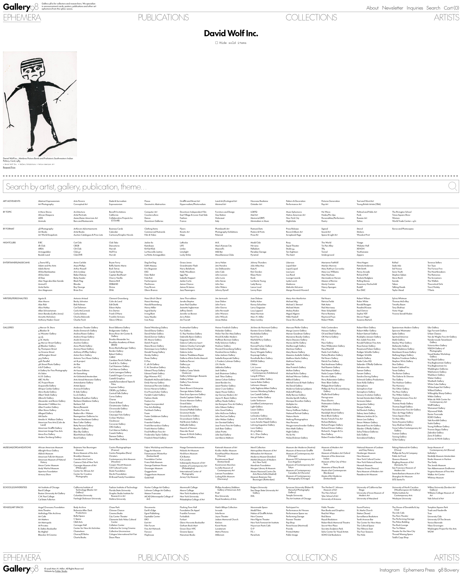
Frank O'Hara (115, 313)
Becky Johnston (81, 301)
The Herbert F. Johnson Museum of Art (332, 488)
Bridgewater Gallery (118, 330)
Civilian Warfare (116, 417)
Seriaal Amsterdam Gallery (369, 397)
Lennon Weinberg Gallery (263, 391)
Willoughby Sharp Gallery (440, 393)
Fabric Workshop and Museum (158, 447)
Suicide (395, 280)
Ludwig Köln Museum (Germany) (225, 477)
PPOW (324, 406)
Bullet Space (79, 515)
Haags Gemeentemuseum (192, 447)
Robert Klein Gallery (366, 327)
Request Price (9, 167)
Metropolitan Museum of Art (264, 450)
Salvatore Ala (363, 367)
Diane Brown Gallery (154, 345)
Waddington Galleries (438, 368)
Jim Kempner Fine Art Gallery (229, 404)
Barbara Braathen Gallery (86, 397)
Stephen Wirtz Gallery (402, 361)
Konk (253, 277)
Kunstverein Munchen (225, 464)
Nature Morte (292, 416)
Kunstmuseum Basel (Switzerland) (224, 460)
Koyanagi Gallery (259, 354)
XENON (360, 248)
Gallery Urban (186, 379)
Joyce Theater (221, 516)
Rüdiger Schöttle (364, 354)
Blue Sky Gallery (81, 431)
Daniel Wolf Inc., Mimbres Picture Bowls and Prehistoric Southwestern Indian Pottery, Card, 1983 (38, 159)
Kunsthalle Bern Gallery (262, 358)
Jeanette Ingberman (189, 307)
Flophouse (149, 534)
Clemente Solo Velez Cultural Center (122, 520)
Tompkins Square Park (438, 507)
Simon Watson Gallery (367, 422)
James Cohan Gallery (225, 379)
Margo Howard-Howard (297, 290)
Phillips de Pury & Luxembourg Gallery (335, 390)
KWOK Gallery (258, 361)
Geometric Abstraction (155, 204)
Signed (324, 228)
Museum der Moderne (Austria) (300, 447)
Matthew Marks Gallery (297, 358)
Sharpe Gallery (364, 407)
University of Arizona (331, 498)
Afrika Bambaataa (46, 271)
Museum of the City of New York (333, 463)
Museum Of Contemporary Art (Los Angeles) (300, 460)
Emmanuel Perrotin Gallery (157, 385)
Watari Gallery (434, 377)
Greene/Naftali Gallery (191, 409)
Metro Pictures (221, 531)
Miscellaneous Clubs (224, 254)
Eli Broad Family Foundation (122, 476)
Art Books (42, 231)
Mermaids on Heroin (331, 277)
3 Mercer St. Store (46, 327)
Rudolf (360, 287)
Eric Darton (114, 310)
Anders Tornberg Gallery (49, 437)
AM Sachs (42, 416)
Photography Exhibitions (226, 231)
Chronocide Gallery (118, 408)
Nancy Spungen (328, 287)
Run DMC (361, 290)
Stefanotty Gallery (400, 345)
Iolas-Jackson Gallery (225, 354)
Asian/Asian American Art (86, 217)
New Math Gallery (294, 428)
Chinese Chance (116, 510)
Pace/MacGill (327, 348)
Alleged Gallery (45, 413)
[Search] (231, 188)
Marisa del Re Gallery (296, 342)
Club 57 (77, 251)
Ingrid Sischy (150, 310)
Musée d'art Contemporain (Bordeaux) (333, 471)
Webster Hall (363, 245)
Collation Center (116, 525)
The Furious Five (435, 268)
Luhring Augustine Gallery (263, 424)
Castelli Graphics (117, 378)
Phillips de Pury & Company (404, 453)
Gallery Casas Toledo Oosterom (189, 371)
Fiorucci (148, 531)
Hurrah (112, 254)
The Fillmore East (365, 528)
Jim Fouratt (185, 319)
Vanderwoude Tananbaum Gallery (440, 341)
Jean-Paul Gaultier (188, 304)
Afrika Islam (43, 274)
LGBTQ (254, 211)
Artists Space (79, 385)
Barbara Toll (79, 404)
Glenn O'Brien (115, 319)
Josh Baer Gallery (223, 428)
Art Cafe (42, 516)
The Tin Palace (398, 528)
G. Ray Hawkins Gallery (191, 333)
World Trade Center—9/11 (404, 221)
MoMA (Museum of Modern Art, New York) (263, 461)
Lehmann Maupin (259, 385)
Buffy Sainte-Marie (117, 265)
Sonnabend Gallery (366, 437)
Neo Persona (292, 422)
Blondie (77, 284)
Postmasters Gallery (330, 403)
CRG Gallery (115, 426)
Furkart (183, 519)
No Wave (325, 211)
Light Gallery (257, 406)
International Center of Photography (190, 472)
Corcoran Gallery (117, 423)
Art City (77, 367)
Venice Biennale (435, 522)
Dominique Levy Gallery (155, 348)
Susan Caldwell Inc (400, 367)
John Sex (219, 284)
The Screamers (435, 277)
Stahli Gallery (398, 339)
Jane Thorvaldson (188, 298)
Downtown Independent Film (193, 211)
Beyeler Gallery (81, 428)
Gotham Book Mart (189, 525)
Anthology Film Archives (49, 513)
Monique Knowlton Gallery (298, 400)
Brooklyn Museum (82, 456)
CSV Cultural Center (118, 467)
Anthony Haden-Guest (48, 319)
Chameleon (79, 531)
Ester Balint (149, 274)
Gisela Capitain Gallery (191, 397)
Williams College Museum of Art (441, 494)
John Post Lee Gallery (225, 416)
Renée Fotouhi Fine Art (332, 418)
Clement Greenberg (118, 298)
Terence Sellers (435, 262)
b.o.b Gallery (80, 394)
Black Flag (78, 280)
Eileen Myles (115, 307)
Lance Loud (256, 287)
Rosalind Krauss (364, 307)
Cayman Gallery (117, 387)
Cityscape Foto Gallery (119, 414)
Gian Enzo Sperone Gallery (192, 394)
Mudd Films (256, 510)
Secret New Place (329, 525)
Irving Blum (149, 313)
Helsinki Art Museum (189, 450)
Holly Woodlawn (187, 271)
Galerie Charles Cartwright (192, 345)
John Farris (220, 304)
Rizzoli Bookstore (329, 519)
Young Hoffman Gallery (438, 426)
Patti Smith (361, 268)
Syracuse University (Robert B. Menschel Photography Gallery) (300, 490)
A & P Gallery (44, 367)
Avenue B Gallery (82, 388)
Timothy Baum (398, 304)
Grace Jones (186, 262)
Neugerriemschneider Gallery (300, 425)
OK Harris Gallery (329, 336)
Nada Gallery (292, 407)
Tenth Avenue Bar (365, 519)
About (372, 7)
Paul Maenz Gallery (330, 370)
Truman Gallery (399, 433)
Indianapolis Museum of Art (192, 462)
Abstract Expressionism (49, 201)
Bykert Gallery (116, 354)
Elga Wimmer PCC (153, 376)
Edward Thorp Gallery (154, 370)
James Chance (186, 284)
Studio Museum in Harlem (439, 459)
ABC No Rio (43, 379)
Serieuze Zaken (364, 400)
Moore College (187, 490)
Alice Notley (44, 307)
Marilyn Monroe (329, 265)
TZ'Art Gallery (398, 439)
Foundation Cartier (153, 459)
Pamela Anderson (365, 265)
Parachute (255, 534)
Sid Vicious (397, 268)
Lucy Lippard (257, 310)
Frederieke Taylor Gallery (156, 434)
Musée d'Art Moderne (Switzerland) (331, 477)
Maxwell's (219, 248)
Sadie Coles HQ (364, 361)
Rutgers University (259, 487)
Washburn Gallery (436, 374)
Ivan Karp (149, 319)
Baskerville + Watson (83, 413)
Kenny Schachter (258, 304)
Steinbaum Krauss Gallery (404, 351)
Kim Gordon (256, 271)
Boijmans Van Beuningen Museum (85, 448)
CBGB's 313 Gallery (118, 390)
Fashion (183, 217)
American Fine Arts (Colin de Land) (51, 423)
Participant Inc (292, 507)
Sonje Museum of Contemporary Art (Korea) (441, 448)
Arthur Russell (80, 268)
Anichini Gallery (81, 342)
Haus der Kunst (187, 431)
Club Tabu (113, 242)
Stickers (360, 231)
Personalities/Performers (332, 217)
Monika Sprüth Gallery (296, 397)
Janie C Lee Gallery (224, 388)
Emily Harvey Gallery (154, 382)
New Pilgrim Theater (260, 519)
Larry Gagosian (258, 307)
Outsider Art (256, 204)
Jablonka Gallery (223, 367)
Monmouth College (189, 487)
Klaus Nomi (256, 274)
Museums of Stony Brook (332, 467)
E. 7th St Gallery (151, 364)
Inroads (218, 510)
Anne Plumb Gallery (83, 345)
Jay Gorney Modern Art (226, 394)
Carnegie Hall (80, 525)
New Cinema (257, 516)
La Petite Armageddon (154, 254)
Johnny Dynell (221, 290)
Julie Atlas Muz (257, 265)
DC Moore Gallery (153, 339)
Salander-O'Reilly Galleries (369, 364)
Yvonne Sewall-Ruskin (402, 313)
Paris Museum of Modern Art (370, 471)
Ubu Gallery (433, 327)
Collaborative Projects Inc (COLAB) (121, 219)
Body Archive (80, 507)
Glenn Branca (150, 290)
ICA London (185, 459)
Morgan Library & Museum (263, 468)
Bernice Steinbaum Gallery (86, 419)
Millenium (219, 534)
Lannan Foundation (224, 473)
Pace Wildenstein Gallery (333, 345)
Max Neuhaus (327, 274)
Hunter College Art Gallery (157, 487)
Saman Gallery (364, 370)
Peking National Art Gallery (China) (405, 448)
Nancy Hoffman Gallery (297, 410)
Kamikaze (149, 245)
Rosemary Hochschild (367, 284)
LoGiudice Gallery (259, 415)
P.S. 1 (323, 339)
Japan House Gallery (225, 391)
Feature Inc (149, 400)
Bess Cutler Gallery (82, 422)
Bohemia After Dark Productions (83, 511)
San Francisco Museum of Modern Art (404, 469)
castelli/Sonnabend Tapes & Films (122, 382)
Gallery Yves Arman (189, 382)
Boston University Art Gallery (51, 493)
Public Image (292, 534)
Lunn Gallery (257, 427)
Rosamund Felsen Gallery (369, 348)
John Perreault (222, 310)
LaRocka (184, 242)
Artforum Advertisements (85, 228)
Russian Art (362, 217)
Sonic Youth (397, 271)
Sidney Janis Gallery (366, 413)
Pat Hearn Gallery (329, 358)
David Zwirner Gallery (154, 336)
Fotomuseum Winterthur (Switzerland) (155, 454)
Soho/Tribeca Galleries (367, 431)
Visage (360, 242)
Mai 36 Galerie (257, 437)
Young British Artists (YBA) (369, 204)
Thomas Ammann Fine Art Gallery (404, 399)
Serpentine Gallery (366, 404)
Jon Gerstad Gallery (224, 422)
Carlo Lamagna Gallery (120, 372)
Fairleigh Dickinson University (87, 498)
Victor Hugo (397, 310)
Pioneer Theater (293, 519)
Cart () (451, 7)
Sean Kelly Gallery (365, 382)
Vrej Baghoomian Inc (437, 365)
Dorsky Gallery (151, 354)
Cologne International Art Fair (123, 534)
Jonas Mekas (221, 319)
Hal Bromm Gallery (189, 421)
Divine (112, 287)
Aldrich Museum (45, 453)
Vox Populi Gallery (436, 359)
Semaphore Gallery (366, 391)
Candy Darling (116, 271)
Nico (323, 290)
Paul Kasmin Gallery (330, 367)
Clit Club (77, 248)
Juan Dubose (256, 298)
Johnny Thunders (258, 262)
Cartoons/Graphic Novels (121, 234)
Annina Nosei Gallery (84, 348)
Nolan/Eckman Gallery (297, 437)
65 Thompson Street (47, 348)
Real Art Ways (328, 513)
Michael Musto (292, 307)
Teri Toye (432, 265)
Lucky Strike (185, 254)
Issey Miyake (150, 316)
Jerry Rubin (185, 316)
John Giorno (221, 307)
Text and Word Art (365, 201)
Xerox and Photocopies (403, 228)
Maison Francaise (152, 493)
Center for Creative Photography (83, 475)
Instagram (390, 569)
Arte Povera (79, 201)
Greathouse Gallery (189, 406)
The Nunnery (398, 385)
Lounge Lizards (293, 277)
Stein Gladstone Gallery (403, 348)
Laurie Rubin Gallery (260, 382)
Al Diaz (41, 277)
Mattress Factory (294, 361)
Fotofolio (148, 419)
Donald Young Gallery (154, 351)
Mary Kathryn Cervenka (332, 268)
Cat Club (78, 242)
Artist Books (79, 231)
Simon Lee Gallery (365, 419)
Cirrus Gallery (115, 411)
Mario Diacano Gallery (296, 339)
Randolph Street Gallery (332, 412)
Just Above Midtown (224, 437)
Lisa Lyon (290, 271)
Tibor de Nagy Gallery (402, 412)
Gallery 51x (185, 364)
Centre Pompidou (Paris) (120, 453)
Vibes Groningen (435, 525)
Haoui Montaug (151, 301)
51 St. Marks (43, 339)
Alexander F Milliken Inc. (49, 404)
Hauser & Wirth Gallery (191, 434)
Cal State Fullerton (46, 499)
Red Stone (326, 516)
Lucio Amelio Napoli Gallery (264, 421)
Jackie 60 (148, 242)
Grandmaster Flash (189, 265)
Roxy (288, 242)
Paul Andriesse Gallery (331, 364)
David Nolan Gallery (154, 333)
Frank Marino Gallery (154, 428)
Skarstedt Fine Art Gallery (369, 425)
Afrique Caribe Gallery (48, 388)
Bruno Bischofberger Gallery (122, 347)
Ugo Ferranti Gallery (437, 330)
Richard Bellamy (329, 421)
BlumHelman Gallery (83, 434)
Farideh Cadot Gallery (154, 394)
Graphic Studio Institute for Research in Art (121, 494)
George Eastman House (155, 465)
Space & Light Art (329, 234)
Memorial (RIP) (257, 217)
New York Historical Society (369, 462)
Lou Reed (290, 274)
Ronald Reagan (364, 304)
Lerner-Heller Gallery (261, 397)
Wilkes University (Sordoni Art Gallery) (441, 488)
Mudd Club (256, 242)
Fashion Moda (151, 397)
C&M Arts (78, 521)
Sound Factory (363, 507)
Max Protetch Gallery (296, 367)
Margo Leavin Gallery (296, 330)
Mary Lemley (257, 319)
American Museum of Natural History (52, 461)
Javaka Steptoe (187, 301)
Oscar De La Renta (295, 319)
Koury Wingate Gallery (261, 351)
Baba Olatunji (80, 274)
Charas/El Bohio (81, 534)
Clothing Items (151, 228)
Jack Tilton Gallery (223, 376)
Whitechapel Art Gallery (439, 387)
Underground (327, 254)
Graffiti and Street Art (190, 201)
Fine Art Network (152, 528)
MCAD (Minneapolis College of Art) (158, 497)
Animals (42, 221)
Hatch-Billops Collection (226, 507)
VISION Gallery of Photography (436, 349)
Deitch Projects (151, 342)
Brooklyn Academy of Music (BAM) (122, 343)
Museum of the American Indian (333, 457)
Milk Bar (219, 251)
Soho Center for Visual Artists (334, 531)
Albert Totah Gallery (47, 394)
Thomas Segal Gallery (402, 406)
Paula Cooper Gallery (331, 373)
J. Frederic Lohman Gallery (228, 361)
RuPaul (395, 262)
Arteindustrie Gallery (83, 382)
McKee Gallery (293, 370)
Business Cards (116, 228)
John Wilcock (221, 316)
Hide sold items (233, 42)
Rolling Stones (363, 280)
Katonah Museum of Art (226, 447)
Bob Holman (79, 304)
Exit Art (147, 522)
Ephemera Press (419, 569)
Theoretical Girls (435, 284)
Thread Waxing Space (402, 534)
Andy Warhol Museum (48, 468)
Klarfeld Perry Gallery (261, 339)
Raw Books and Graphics (332, 510)
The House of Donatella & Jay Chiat (405, 508)
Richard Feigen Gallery (332, 424)
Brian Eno (78, 290)
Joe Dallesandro (222, 268)
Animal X (42, 284)
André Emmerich (82, 339)
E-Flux (147, 361)
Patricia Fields (327, 301)
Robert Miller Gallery (366, 330)
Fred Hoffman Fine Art (154, 431)
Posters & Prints (258, 231)
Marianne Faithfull (329, 262)
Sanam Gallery (364, 373)
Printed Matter (292, 531)
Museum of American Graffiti (299, 450)
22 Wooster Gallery (47, 333)
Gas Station (220, 214)
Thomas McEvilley (400, 301)
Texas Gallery (398, 370)
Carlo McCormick (82, 310)
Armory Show (44, 474)
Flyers (182, 228)
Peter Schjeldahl (328, 310)
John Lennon (221, 274)
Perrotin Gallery (328, 376)
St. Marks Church (365, 510)
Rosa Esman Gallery (366, 345)
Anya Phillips (79, 265)
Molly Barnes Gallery (296, 394)
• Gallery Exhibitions (27, 164)
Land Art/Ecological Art (226, 201)
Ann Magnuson (45, 290)
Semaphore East (364, 388)
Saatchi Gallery (364, 358)
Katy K (254, 268)
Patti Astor (326, 304)
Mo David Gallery (294, 385)
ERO (146, 519)
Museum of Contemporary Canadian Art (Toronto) (298, 471)
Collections (311, 17)
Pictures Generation (330, 201)
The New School (328, 492)
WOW (431, 531)
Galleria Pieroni (187, 361)
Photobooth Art (222, 228)
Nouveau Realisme (259, 201)
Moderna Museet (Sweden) (263, 456)
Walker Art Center (436, 474)
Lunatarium (220, 528)
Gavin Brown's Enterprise (191, 388)
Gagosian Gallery (188, 339)
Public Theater (328, 507)
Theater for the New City (403, 531)
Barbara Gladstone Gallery (86, 400)
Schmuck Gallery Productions (370, 379)
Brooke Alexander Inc (119, 339)
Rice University (222, 495)
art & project (79, 361)
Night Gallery (292, 431)
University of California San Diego (369, 488)
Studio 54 (290, 248)
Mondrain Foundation (261, 465)
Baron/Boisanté (81, 407)
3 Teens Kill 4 (44, 262)
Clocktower (114, 420)
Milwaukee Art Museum (261, 453)
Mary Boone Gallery (295, 351)
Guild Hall (149, 477)
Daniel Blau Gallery (118, 439)
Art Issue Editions (81, 370)
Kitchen (218, 522)
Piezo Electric (327, 400)
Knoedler (255, 342)
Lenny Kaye (256, 290)
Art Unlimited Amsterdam (85, 376)
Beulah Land (44, 254)
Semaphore (362, 385)
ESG (146, 271)
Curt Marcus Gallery (118, 430)
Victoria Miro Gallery (437, 345)
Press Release (292, 228)
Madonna (290, 284)
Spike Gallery (398, 333)
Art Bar (77, 364)
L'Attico (254, 364)
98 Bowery (448, 569)
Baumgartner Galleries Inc (86, 416)
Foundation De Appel (189, 510)
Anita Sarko (43, 287)
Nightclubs (291, 221)
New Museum (363, 456)
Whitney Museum (436, 477)
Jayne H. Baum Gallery (226, 397)
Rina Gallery (327, 434)
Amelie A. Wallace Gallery (50, 419)
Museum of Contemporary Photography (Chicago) (298, 477)
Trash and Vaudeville (437, 510)
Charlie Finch (80, 319)
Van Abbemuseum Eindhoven (441, 468)
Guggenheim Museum (154, 474)
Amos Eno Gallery (46, 434)
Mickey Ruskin (292, 310)
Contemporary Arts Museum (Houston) (122, 460)
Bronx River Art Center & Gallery (120, 334)
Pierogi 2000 (327, 397)
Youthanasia (362, 251)
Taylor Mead (398, 290)
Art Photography (46, 204)
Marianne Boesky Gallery (298, 336)
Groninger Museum (153, 468)
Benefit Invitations (117, 211)
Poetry (324, 221)
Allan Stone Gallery (47, 410)
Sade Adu (396, 265)
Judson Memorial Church (226, 519)
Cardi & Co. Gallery (118, 363)
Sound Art (326, 231)
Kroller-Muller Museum (226, 450)
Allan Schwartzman (47, 310)
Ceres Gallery (115, 396)
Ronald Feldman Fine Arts (369, 342)
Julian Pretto (221, 431)
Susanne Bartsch (364, 319)
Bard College (44, 490)
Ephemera (22, 17)
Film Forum (149, 525)
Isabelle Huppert (187, 277)
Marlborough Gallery (296, 345)
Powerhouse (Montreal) (297, 525)
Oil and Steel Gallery (331, 333)
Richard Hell (362, 274)
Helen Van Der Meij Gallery (228, 333)
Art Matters (43, 519)
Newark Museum (365, 465)
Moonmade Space (259, 507)
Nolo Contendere (329, 327)
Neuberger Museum (366, 453)
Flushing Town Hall (188, 507)
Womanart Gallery (436, 408)
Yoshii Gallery (434, 423)
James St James (187, 287)
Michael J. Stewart (294, 304)
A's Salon (42, 373)
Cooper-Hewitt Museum (120, 464)
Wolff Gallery (434, 405)
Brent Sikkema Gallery (119, 327)
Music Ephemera (294, 211)
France (183, 221)
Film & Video (150, 234)
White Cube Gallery (437, 384)
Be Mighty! (43, 531)
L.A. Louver (256, 367)
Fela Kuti (148, 277)
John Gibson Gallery (224, 407)
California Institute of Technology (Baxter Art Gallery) (85, 490)
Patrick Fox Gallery (330, 361)
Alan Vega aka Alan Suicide (51, 280)
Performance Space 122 (297, 513)
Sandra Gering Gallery (367, 376)
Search (433, 7)
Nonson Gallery (328, 330)
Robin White (362, 301)
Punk (359, 214)
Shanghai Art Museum (402, 476)
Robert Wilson (363, 298)
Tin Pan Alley (327, 245)
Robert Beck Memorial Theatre (335, 522)
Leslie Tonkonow (258, 400)
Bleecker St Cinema (47, 534)
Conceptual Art (81, 204)
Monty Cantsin (328, 284)
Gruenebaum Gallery (190, 418)
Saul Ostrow (362, 310)
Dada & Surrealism (117, 201)
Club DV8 (78, 254)
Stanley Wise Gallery (402, 342)
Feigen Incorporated (154, 404)
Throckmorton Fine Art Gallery (406, 409)
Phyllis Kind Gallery (330, 394)
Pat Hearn (326, 298)
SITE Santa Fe (398, 479)
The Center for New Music (369, 522)
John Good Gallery (224, 410)
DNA (111, 290)
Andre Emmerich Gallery (85, 330)
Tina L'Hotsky (434, 287)
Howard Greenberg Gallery (228, 348)
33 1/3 (40, 336)
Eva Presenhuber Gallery (156, 391)
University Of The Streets (439, 519)
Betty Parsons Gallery (83, 425)
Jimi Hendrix (221, 265)
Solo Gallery (362, 434)
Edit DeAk (113, 304)
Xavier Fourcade (435, 414)
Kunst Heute (220, 525)
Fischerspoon (150, 280)
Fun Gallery (185, 330)
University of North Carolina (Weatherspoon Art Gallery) (406, 488)
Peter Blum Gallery (330, 382)
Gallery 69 (185, 367)
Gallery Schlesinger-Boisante (193, 375)
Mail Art (254, 214)
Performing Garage (295, 516)
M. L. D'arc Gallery (259, 434)
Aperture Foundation (48, 471)
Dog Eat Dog (150, 262)
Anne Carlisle (80, 262)
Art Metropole (44, 522)
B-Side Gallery (80, 391)
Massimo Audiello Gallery (298, 354)
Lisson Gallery (257, 409)
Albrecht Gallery (46, 397)
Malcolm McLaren (294, 287)
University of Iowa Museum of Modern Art (370, 494)
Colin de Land (115, 301)
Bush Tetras (114, 268)
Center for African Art (84, 470)
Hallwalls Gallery (188, 424)
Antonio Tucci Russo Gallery (86, 358)
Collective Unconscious (119, 531)
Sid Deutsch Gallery (366, 410)
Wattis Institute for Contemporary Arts (402, 494)
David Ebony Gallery (154, 330)
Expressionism (115, 204)
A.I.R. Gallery (44, 376)
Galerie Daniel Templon (191, 348)
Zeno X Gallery (435, 435)
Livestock (255, 412)
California (113, 214)
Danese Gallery (116, 436)
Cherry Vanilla (115, 277)
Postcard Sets (257, 228)
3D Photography (45, 228)
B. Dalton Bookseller (47, 528)
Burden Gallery (116, 350)
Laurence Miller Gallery (262, 379)
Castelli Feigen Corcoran (120, 375)
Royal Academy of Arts (225, 498)
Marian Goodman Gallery (298, 333)
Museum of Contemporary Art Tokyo (300, 466)
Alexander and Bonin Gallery (51, 400)
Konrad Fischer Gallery (261, 345)
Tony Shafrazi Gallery (402, 424)
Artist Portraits (80, 214)
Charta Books (80, 537)
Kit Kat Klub (149, 248)
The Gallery (397, 379)
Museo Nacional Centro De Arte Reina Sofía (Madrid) (263, 472)
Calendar (113, 231)
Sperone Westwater (401, 330)
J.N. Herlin (220, 364)
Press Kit (254, 234)
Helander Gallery (223, 330)
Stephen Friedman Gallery (404, 358)
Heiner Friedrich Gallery (226, 327)
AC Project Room (46, 382)
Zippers (360, 254)
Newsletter (392, 7)
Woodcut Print (363, 234)
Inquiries (415, 7)
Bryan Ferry (114, 262)
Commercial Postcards (154, 231)
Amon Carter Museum (48, 465)
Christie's (113, 456)
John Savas (220, 280)
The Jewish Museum (437, 465)
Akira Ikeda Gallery (47, 391)
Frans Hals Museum (153, 462)
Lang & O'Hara (258, 375)
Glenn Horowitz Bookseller (192, 522)
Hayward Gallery (188, 437)
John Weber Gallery (224, 419)
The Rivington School (401, 211)
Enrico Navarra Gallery (155, 388)
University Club (435, 516)
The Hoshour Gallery (402, 382)
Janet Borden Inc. (223, 382)
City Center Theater (118, 516)
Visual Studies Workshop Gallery (439, 355)
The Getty (432, 462)
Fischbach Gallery (152, 410)
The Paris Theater (400, 515)
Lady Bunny (256, 284)
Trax (430, 513)
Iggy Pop (184, 274)
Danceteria (114, 245)
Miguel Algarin (293, 313)
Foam (147, 413)
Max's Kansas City (223, 245)
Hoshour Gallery (223, 345)
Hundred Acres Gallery (226, 351)
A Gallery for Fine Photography (52, 370)
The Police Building (400, 521)
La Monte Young (258, 280)
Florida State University (120, 490)
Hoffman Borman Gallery (227, 339)
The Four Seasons (365, 531)
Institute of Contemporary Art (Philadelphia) (193, 467)
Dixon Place (114, 537)
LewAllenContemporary (262, 403)
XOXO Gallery (434, 417)
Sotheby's (432, 453)
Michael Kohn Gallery (296, 373)
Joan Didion (220, 301)
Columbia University (83, 495)
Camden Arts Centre (83, 459)
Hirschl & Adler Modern (226, 336)
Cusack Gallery (116, 433)
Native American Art (295, 214)
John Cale (220, 271)
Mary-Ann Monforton (296, 298)
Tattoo (360, 221)
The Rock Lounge (400, 525)
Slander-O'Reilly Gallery (368, 428)
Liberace (290, 262)
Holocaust (219, 217)
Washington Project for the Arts (442, 528)
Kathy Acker (256, 301)
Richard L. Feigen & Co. (332, 431)
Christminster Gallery (119, 405)
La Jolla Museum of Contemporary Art (224, 469)
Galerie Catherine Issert (191, 342)
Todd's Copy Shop (400, 537)
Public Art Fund (399, 456)
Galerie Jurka (186, 351)
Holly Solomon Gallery (225, 342)
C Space (77, 518)
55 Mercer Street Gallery (49, 342)
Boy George (79, 287)
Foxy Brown (149, 287)
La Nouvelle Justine (153, 251)
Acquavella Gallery (47, 385)
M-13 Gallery (256, 431)
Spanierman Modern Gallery (405, 327)
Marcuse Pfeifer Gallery (297, 327)
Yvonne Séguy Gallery (438, 429)
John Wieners (221, 313)
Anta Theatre (44, 510)
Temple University (294, 495)
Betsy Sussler (79, 277)
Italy (217, 221)
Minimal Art (220, 204)
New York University (189, 496)
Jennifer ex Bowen (188, 313)
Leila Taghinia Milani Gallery (264, 388)
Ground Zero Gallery (189, 415)
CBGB (76, 245)
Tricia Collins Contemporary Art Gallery (406, 429)
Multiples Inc (292, 404)
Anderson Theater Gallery (86, 327)
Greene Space (186, 531)
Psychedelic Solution (330, 409)
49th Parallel (44, 361)
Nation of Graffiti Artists (262, 513)
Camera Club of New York (86, 462)
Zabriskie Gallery (436, 432)
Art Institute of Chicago (48, 487)
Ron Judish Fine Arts (366, 339)
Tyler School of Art (329, 495)
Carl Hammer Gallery (119, 366)
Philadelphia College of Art (192, 499)
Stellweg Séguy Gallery (403, 354)
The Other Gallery (400, 388)
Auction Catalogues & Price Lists (88, 234)
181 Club (41, 245)
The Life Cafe (398, 512)
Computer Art (150, 211)
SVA (252, 495)
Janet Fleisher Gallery (225, 385)
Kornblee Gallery (259, 348)
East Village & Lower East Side (194, 214)
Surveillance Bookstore (367, 516)
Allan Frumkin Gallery (48, 407)
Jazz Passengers (187, 290)
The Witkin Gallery (401, 394)
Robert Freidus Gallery (331, 437)
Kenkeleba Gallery (259, 333)
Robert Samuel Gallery (367, 333)
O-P (252, 528)
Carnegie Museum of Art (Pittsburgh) (85, 466)
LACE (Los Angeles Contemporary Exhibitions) (264, 371)
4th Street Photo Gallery (49, 364)
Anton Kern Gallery (83, 354)
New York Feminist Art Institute (265, 522)
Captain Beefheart (117, 274)
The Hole (361, 534)
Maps (182, 234)
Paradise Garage (258, 251)
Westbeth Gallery (436, 380)
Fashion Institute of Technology (123, 487)
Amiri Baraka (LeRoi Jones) (50, 313)
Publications (163, 17)
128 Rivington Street (47, 354)
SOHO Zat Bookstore (331, 534)
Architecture (79, 211)
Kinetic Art (184, 231)
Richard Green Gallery (332, 427)
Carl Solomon (80, 307)
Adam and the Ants (47, 265)
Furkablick (184, 516)
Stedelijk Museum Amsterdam (441, 456)
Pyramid (254, 254)
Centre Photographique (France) (120, 448)
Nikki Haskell (292, 316)
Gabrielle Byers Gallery (191, 336)
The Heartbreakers (436, 271)
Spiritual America (400, 336)
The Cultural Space (365, 525)
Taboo (395, 284)
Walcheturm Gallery (437, 371)
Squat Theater (292, 245)
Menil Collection (258, 447)
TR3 (323, 248)
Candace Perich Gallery (120, 360)
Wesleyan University (401, 498)
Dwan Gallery (150, 358)
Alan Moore (43, 301)
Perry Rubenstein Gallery (333, 379)
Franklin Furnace (188, 513)
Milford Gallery (293, 379)
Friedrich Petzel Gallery (155, 437)
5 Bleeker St (43, 330)
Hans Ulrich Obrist (152, 298)
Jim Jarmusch (221, 298)
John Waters (221, 287)
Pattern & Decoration (295, 201)
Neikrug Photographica (297, 419)
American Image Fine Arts (50, 431)
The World (326, 242)
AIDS (40, 217)
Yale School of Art (436, 498)
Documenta (149, 507)
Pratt (217, 492)
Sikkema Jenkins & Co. (367, 416)
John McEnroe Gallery (225, 413)
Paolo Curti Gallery (330, 351)
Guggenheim (150, 471)
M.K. (217, 242)
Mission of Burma (329, 280)
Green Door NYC (188, 528)
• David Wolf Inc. (10, 164)
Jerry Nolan (220, 262)
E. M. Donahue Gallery (155, 367)
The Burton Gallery (401, 373)
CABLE (112, 357)
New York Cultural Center (369, 459)
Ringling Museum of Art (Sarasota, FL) (403, 463)
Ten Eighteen (292, 251)
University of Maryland (367, 498)
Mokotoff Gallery (294, 391)
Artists (446, 17)
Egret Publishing (151, 513)
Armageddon (44, 251)
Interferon (220, 513)
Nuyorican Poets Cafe (261, 525)
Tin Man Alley (398, 418)
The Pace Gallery (400, 391)
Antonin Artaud (81, 298)
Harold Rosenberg (153, 304)
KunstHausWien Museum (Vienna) (226, 454)
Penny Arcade (363, 271)
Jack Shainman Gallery (226, 373)
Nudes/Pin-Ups (328, 214)
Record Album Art (294, 231)
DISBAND (113, 284)
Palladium (255, 248)
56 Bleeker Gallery (47, 345)
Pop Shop (290, 522)
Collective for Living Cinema (122, 528)
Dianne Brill (114, 280)
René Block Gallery (330, 415)
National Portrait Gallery (297, 413)
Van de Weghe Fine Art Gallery (442, 336)
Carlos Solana (80, 313)
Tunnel (324, 251)
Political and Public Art (367, 211)
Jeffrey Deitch (186, 310)
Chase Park (114, 507)
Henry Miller (150, 307)
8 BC (40, 242)
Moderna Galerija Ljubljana (299, 388)
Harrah (112, 248)
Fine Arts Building (152, 407)
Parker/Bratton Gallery (332, 354)
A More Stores (44, 211)
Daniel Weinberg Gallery (156, 327)
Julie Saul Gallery (223, 434)
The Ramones (434, 274)
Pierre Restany (328, 313)
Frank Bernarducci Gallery (156, 425)
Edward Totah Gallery (154, 373)
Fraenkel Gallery (152, 422)
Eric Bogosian (150, 268)
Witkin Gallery (434, 396)
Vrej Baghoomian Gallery (439, 362)
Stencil (360, 228)
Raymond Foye (328, 316)
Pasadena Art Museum (367, 474)
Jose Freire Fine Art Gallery (228, 425)
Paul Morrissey (328, 307)
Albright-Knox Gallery (48, 450)
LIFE (182, 245)
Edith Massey (150, 265)
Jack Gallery (221, 370)
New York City (292, 217)
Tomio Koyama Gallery (403, 421)
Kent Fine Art (257, 336)
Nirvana (254, 245)
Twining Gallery (399, 436)
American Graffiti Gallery (50, 427)
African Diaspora (46, 214)
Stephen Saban (399, 274)
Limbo (183, 248)
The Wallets (433, 280)
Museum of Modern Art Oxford (335, 453)
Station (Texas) (363, 513)
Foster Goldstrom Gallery (156, 416)
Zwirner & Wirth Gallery (439, 438)
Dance (147, 217)
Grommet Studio (187, 412)
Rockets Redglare (365, 277)
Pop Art (324, 204)
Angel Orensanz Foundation (51, 507)
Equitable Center (152, 516)
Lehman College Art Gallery (157, 490)
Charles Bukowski (82, 316)
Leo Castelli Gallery (260, 394)
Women (396, 217)
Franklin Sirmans (117, 316)
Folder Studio (61, 571)
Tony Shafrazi (398, 307)
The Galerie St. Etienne (403, 376)
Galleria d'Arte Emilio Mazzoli (194, 358)
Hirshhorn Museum (189, 453)
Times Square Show (401, 214)
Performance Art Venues (297, 510)
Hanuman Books (187, 534)
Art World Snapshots (47, 234)
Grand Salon (186, 403)
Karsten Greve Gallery (261, 330)
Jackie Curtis (185, 280)
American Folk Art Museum (50, 456)
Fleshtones (149, 284)
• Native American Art (45, 164)
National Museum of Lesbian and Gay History (370, 448)
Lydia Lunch (291, 280)
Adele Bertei (44, 268)
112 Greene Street (46, 351)
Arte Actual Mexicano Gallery (87, 379)
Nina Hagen (362, 262)
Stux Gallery (398, 364)
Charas (112, 399)
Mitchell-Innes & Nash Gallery (300, 382)
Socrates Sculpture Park (332, 528)
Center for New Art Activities (87, 528)
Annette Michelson (47, 316)
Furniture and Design (225, 211)
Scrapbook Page (293, 234)
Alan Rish (42, 304)
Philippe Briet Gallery (331, 385)
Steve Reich (397, 277)
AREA (41, 248)
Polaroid (219, 234)
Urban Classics (434, 333)
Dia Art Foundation (118, 473)
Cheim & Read (115, 402)
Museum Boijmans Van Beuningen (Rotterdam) (262, 478)
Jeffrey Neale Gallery (225, 400)
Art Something (80, 373)
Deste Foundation (117, 470)
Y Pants (431, 290)
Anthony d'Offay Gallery (85, 351)
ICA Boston (185, 456)
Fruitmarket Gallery (189, 327)
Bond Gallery (80, 437)
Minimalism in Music (260, 221)
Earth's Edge (150, 510)
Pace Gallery (327, 342)
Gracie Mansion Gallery (191, 400)
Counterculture (151, 214)
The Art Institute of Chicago (298, 498)
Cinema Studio (116, 513)
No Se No (290, 434)
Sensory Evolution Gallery (369, 394)
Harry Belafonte (187, 268)
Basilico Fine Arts (81, 410)
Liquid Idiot (291, 265)
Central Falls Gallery (118, 393)
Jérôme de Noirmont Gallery (264, 327)
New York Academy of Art (192, 493)
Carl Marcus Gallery (118, 369)
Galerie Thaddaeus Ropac (192, 354)
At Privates (43, 525)
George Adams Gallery (191, 391)
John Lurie (220, 277)
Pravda (289, 528)
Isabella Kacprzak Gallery (227, 358)
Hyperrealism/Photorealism (193, 204)
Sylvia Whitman (399, 298)
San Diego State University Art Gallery (264, 491)
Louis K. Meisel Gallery (261, 418)
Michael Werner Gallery (297, 376)
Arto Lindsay (79, 271)
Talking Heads (398, 287)
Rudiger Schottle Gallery (368, 351)
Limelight (184, 251)
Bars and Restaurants (83, 221)
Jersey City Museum (189, 476)
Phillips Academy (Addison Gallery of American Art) (227, 488)
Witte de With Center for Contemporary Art (439, 400)
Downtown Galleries (153, 221)
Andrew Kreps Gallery (84, 336)
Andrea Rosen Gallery (84, 333)
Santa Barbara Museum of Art (406, 473)
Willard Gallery (435, 390)
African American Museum (50, 447)
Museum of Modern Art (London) (332, 448)
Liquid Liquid (292, 268)
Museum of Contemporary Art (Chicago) (300, 454)
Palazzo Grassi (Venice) (368, 468)
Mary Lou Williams (330, 271)
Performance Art (294, 204)
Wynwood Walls (435, 411)
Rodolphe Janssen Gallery (369, 336)
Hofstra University (117, 498)
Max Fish (290, 364)
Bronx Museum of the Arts (85, 453)
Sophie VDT (362, 313)
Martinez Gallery (294, 348)
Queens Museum (400, 459)
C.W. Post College (46, 496)
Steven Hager (363, 316)
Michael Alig (292, 301)
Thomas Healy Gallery (402, 403)
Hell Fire (113, 251)
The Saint (290, 254)
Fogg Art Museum (152, 450)
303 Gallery (43, 358)
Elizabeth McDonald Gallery (157, 379)
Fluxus (147, 201)
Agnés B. (42, 298)
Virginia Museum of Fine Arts (441, 471)
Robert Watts (327, 319)
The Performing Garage (403, 518)
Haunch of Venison (188, 427)
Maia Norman (257, 313)
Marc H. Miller (257, 316)
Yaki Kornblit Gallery (437, 420)
